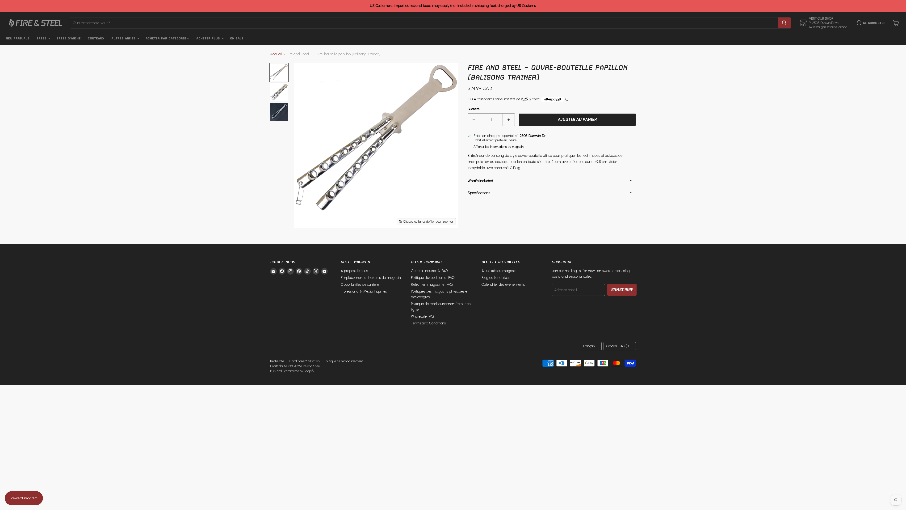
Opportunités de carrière (360, 284)
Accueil (276, 54)
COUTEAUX (96, 38)
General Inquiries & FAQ (429, 271)
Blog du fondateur (496, 278)
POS (273, 371)
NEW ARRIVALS (17, 38)
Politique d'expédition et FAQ (433, 278)
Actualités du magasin (499, 271)
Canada (617, 346)
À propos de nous (354, 271)
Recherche (277, 361)
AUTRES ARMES (124, 38)
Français (589, 346)
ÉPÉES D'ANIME (69, 38)
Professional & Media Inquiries (364, 291)
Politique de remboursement (344, 361)
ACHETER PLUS (208, 38)
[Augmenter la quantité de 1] (509, 119)
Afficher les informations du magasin (499, 147)
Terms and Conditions (428, 323)
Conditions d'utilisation (304, 361)
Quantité (473, 109)
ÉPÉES (42, 38)
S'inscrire (622, 290)
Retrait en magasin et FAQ (432, 284)
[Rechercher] (784, 22)
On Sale (236, 38)
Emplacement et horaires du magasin (371, 278)
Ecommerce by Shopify (298, 371)
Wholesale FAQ (422, 316)
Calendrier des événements (503, 284)
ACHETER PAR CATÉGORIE (166, 38)
